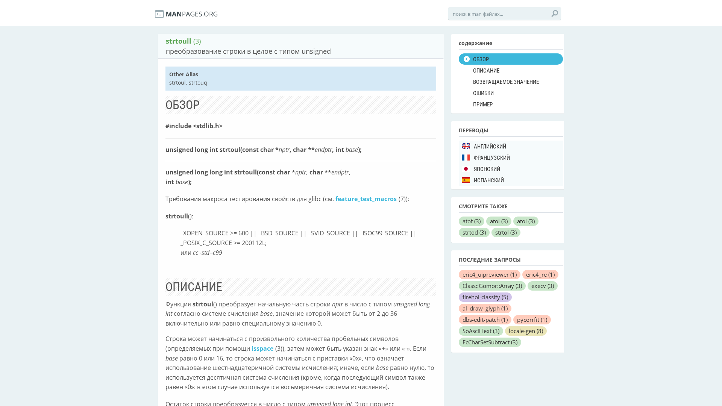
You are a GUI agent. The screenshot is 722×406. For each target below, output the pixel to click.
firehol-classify (485, 297)
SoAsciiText (481, 331)
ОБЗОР (481, 59)
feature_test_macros (366, 199)
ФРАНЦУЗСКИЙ (492, 158)
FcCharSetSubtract (490, 342)
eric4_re (540, 274)
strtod (474, 232)
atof (472, 221)
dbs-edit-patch (485, 319)
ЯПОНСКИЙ (487, 169)
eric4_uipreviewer (490, 274)
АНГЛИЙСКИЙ (490, 146)
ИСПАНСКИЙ (489, 180)
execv (542, 285)
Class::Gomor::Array (492, 285)
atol (526, 221)
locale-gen (526, 331)
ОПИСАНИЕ (486, 70)
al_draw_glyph (485, 308)
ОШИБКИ (483, 93)
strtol (506, 232)
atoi (499, 221)
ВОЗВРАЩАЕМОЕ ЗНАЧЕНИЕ (506, 82)
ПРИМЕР (483, 104)
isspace (262, 348)
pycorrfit (532, 319)
